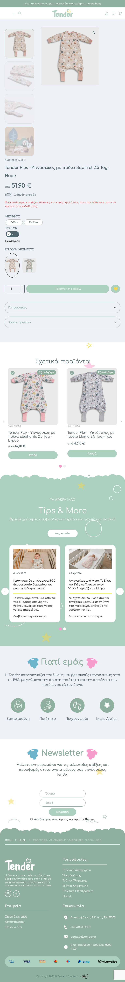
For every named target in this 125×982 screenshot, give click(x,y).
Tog (8, 228)
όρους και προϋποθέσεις (77, 819)
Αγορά (32, 455)
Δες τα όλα (62, 533)
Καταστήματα (14, 921)
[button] (60, 466)
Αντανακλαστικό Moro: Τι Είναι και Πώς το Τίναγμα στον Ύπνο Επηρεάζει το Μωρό (90, 584)
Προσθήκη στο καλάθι (68, 289)
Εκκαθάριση (12, 241)
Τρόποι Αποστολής (75, 885)
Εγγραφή (62, 812)
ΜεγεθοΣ (12, 216)
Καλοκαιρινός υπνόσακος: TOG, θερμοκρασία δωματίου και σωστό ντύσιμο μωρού (34, 584)
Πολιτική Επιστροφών (77, 891)
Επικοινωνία (13, 927)
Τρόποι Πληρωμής (74, 880)
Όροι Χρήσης (71, 875)
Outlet (66, 896)
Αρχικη (8, 840)
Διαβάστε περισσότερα (30, 616)
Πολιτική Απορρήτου (76, 870)
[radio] (14, 222)
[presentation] (3, 421)
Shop (22, 840)
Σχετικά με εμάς (16, 916)
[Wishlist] (13, 373)
